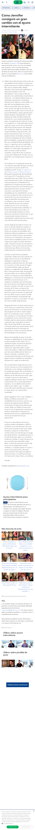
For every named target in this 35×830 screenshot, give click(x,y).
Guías (16, 7)
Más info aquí (6, 628)
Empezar (26, 7)
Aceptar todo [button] (13, 826)
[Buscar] (6, 2)
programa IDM (15, 63)
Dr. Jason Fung (17, 30)
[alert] (17, 820)
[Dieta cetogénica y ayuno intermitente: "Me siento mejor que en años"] (9, 535)
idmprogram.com (23, 466)
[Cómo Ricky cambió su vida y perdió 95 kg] (9, 577)
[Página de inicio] (17, 2)
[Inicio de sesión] (32, 2)
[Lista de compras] (28, 2)
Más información (25, 821)
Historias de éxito (12, 32)
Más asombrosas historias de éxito (14, 596)
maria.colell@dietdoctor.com (11, 610)
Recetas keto (6, 7)
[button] (17, 823)
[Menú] (2, 2)
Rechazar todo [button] (26, 826)
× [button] (33, 811)
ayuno (20, 74)
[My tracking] (24, 2)
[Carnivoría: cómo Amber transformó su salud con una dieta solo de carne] (25, 557)
